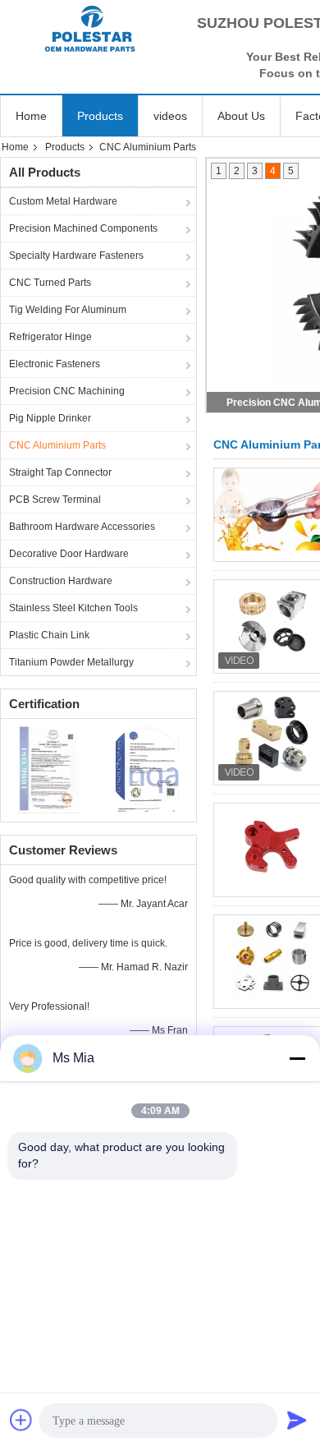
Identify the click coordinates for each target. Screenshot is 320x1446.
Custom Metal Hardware (63, 201)
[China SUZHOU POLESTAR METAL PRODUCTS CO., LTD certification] (49, 768)
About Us (241, 115)
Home (31, 115)
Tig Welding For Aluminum (67, 309)
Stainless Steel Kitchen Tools (73, 608)
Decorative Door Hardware (69, 554)
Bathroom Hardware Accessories (82, 526)
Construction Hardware (60, 581)
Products (100, 115)
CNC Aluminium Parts (57, 445)
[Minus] (297, 1058)
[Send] (297, 1420)
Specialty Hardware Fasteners (76, 255)
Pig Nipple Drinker (50, 418)
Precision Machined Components (83, 228)
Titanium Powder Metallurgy (71, 662)
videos (170, 115)
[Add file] (21, 1420)
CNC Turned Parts (50, 282)
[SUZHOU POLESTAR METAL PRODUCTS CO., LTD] (90, 28)
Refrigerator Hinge (50, 337)
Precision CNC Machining (67, 391)
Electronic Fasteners (54, 364)
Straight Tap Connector (60, 472)
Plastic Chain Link (49, 635)
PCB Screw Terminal (55, 499)
